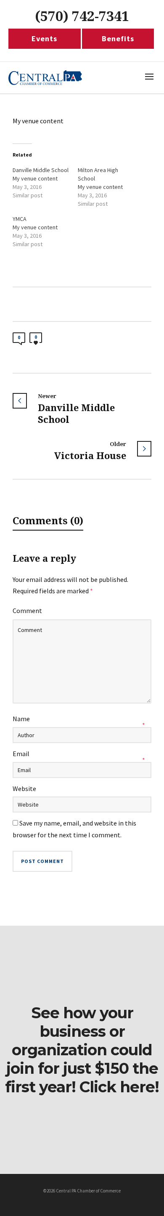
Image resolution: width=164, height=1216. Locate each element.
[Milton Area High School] (110, 187)
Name (21, 718)
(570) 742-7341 (82, 16)
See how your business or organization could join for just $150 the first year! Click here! (82, 1050)
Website (24, 788)
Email (21, 753)
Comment (27, 610)
